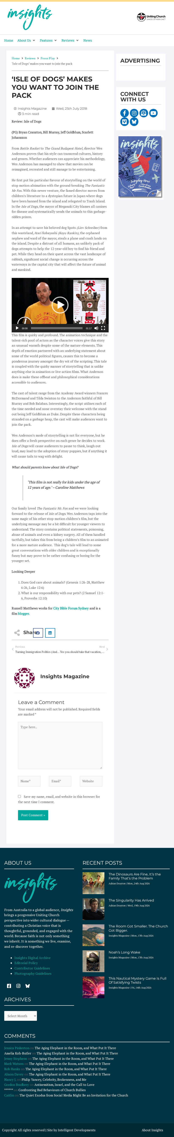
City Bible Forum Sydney (71, 608)
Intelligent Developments (76, 1130)
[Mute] (96, 328)
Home (16, 58)
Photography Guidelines (32, 973)
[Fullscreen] (103, 328)
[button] (26, 40)
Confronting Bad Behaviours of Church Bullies (52, 1090)
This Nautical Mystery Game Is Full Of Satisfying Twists (137, 980)
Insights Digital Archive (32, 957)
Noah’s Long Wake (124, 952)
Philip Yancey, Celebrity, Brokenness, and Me (54, 1079)
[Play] (17, 328)
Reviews (30, 58)
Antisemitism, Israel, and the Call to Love (64, 1084)
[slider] (57, 328)
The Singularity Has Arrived (131, 900)
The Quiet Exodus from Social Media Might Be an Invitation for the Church (74, 1095)
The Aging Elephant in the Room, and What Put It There (76, 1048)
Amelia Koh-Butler (17, 1053)
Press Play (48, 58)
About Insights (152, 1130)
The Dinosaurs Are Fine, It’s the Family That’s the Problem (135, 876)
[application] (60, 305)
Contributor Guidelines (32, 968)
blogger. (24, 613)
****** (8, 1090)
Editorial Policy (26, 963)
